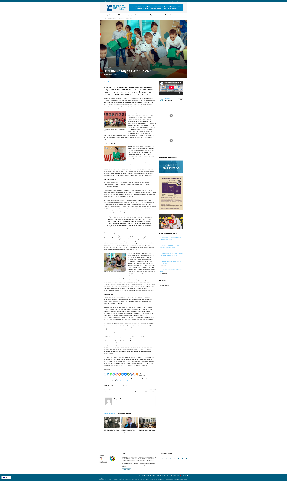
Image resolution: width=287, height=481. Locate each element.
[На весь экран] (181, 93)
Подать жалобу (126, 469)
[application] (171, 88)
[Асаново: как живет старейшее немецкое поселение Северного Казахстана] (112, 422)
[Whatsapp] (111, 373)
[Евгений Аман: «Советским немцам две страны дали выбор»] (147, 422)
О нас (116, 1)
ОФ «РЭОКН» (160, 1)
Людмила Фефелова (108, 74)
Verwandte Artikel (109, 414)
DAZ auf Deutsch (151, 1)
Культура (130, 15)
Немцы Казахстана (110, 15)
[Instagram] (170, 1)
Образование (121, 15)
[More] (137, 373)
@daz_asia (167, 98)
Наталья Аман (119, 385)
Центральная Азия (162, 15)
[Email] (128, 373)
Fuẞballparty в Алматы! (109, 392)
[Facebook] (167, 1)
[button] (181, 15)
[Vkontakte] (125, 373)
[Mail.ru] (131, 373)
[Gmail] (134, 373)
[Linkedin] (172, 1)
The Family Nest (111, 385)
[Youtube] (182, 1)
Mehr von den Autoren (124, 414)
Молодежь (138, 15)
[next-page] (107, 435)
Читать (180, 99)
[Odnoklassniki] (119, 373)
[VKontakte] (180, 1)
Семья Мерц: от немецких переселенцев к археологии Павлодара (128, 431)
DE (171, 15)
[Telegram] (177, 1)
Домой (105, 18)
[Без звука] (179, 93)
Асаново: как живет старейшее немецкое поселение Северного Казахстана (111, 431)
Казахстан (145, 15)
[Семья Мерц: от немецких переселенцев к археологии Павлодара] (129, 422)
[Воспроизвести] (161, 93)
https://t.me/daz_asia (122, 381)
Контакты (145, 1)
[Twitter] (113, 373)
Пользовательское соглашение (125, 1)
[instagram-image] (171, 115)
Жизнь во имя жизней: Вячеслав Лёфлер (145, 392)
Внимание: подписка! (137, 1)
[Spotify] (175, 1)
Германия (152, 15)
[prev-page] (104, 435)
